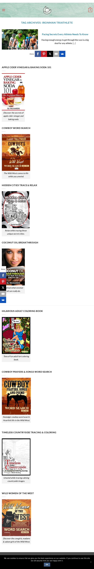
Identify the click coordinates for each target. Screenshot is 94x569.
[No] (90, 563)
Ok (47, 564)
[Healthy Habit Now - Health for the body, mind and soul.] (47, 10)
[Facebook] (38, 54)
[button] (3, 10)
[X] (50, 54)
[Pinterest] (44, 54)
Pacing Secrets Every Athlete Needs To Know (65, 34)
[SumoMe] (62, 54)
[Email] (56, 54)
